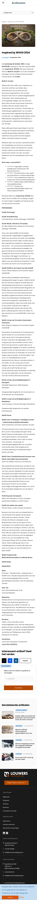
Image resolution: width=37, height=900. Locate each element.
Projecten (6, 800)
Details (21, 897)
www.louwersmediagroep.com (15, 883)
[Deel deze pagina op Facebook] (10, 660)
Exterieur (6, 807)
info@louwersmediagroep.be (14, 875)
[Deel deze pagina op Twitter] (4, 660)
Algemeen (5, 57)
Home (4, 22)
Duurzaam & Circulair (9, 811)
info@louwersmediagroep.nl (14, 852)
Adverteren (6, 821)
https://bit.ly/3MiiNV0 (9, 644)
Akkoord (10, 897)
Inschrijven (18, 688)
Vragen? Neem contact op (15, 782)
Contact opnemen (9, 824)
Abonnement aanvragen (11, 828)
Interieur (6, 804)
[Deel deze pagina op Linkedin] (16, 660)
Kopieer (25, 661)
